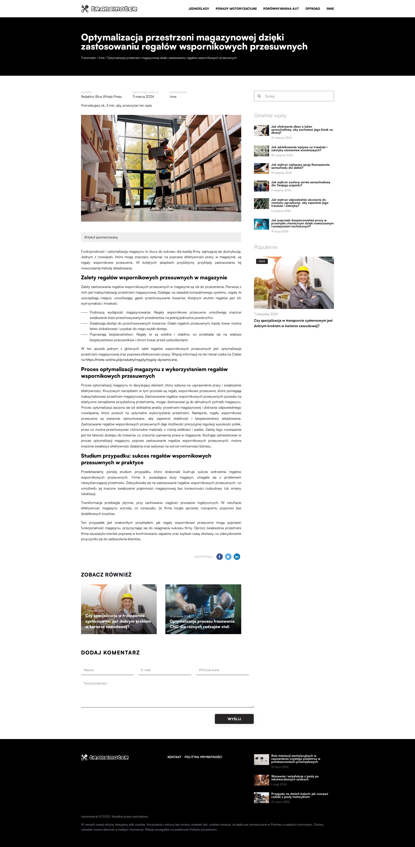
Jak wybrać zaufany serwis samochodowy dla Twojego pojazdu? (300, 184)
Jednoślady (198, 8)
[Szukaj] (259, 96)
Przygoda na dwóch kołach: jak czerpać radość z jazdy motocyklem (299, 795)
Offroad (312, 8)
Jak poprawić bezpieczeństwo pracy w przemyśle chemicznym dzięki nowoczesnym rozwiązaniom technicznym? (302, 223)
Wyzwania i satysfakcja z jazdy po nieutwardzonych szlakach (295, 778)
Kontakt (174, 757)
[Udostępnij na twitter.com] (228, 556)
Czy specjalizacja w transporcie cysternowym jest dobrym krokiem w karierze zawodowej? (118, 621)
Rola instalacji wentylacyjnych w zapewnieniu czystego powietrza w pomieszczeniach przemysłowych (295, 758)
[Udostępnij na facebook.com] (219, 556)
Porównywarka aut (281, 8)
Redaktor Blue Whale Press (101, 96)
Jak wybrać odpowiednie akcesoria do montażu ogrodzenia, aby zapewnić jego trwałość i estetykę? (299, 202)
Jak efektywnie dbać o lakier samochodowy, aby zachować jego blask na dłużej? (302, 129)
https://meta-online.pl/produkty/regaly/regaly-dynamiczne (131, 359)
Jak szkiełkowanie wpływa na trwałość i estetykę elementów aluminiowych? (299, 149)
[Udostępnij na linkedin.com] (237, 556)
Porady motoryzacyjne (236, 8)
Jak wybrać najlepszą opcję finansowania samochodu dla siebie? (300, 166)
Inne (330, 8)
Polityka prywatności (203, 757)
